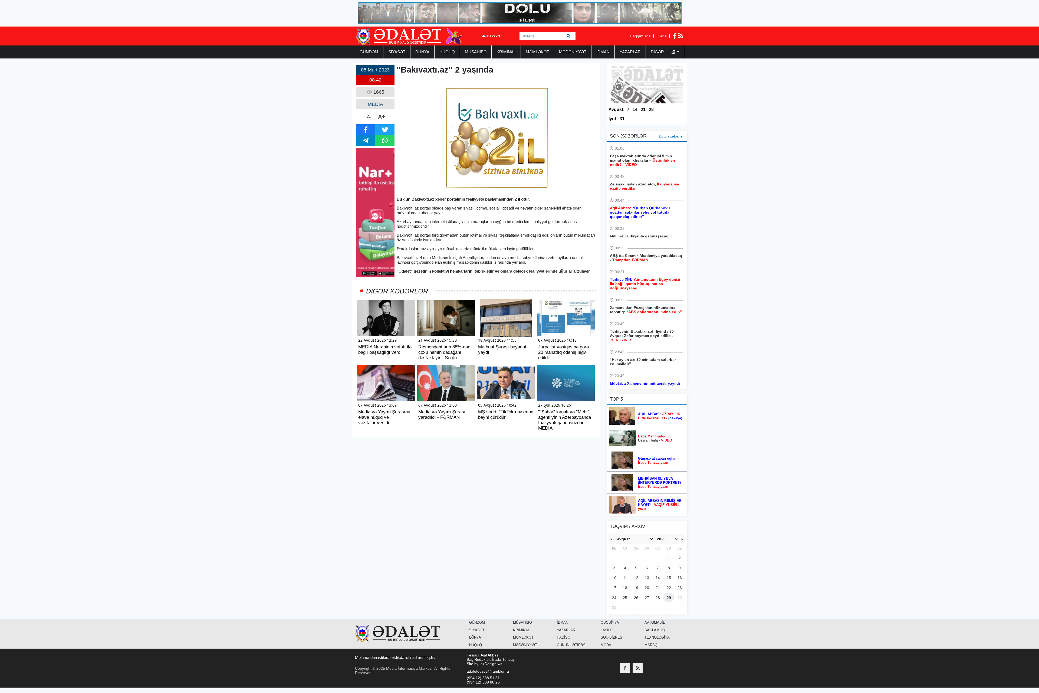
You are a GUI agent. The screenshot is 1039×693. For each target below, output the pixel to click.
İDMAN (603, 52)
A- (369, 117)
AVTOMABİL (655, 622)
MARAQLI (652, 645)
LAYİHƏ (607, 630)
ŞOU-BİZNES (611, 637)
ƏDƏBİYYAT (611, 622)
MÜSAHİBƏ (475, 52)
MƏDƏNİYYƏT (572, 52)
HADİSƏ (563, 637)
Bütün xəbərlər (671, 136)
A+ (381, 117)
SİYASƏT (396, 52)
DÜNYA (422, 52)
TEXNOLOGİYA (657, 637)
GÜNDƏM (369, 52)
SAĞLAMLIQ (655, 630)
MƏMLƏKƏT (537, 52)
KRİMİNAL (506, 52)
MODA (606, 645)
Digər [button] (658, 52)
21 (643, 109)
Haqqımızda (640, 36)
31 (622, 118)
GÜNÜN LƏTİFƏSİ (572, 645)
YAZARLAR (630, 52)
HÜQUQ (447, 52)
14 (635, 109)
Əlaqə (661, 36)
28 (651, 109)
